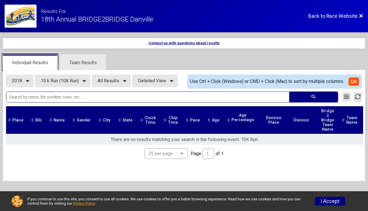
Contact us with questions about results (184, 43)
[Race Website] (23, 16)
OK (354, 81)
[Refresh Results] (358, 97)
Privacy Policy (84, 203)
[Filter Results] (346, 97)
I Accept (330, 201)
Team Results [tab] (83, 62)
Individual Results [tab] (30, 62)
